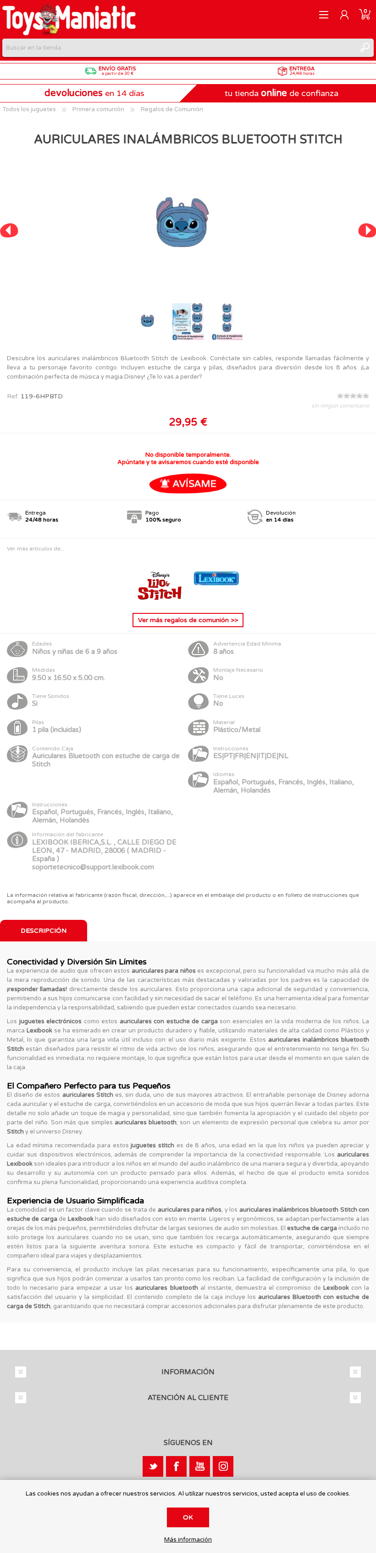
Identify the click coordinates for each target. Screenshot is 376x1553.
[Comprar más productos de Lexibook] (216, 598)
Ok (188, 1517)
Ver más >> (188, 620)
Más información (188, 1539)
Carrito (364, 15)
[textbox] (178, 48)
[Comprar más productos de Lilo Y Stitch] (160, 598)
